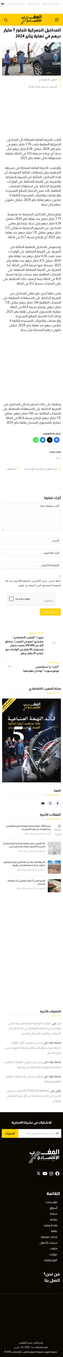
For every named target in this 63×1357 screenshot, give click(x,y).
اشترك (10, 1133)
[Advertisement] (31, 369)
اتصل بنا (52, 1280)
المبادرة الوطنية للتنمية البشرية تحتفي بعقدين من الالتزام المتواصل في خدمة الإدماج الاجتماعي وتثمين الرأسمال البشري (34, 1028)
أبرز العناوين (51, 469)
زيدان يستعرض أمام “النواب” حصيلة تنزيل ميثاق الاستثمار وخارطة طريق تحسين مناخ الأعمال (32, 1047)
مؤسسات (29, 469)
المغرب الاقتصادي (48, 79)
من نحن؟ (52, 1274)
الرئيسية (40, 469)
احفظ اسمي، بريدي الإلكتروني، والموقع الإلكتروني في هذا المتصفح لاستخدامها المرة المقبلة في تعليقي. (33, 583)
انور (59, 1023)
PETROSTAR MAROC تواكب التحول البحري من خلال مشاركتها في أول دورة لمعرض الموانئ (34, 1096)
